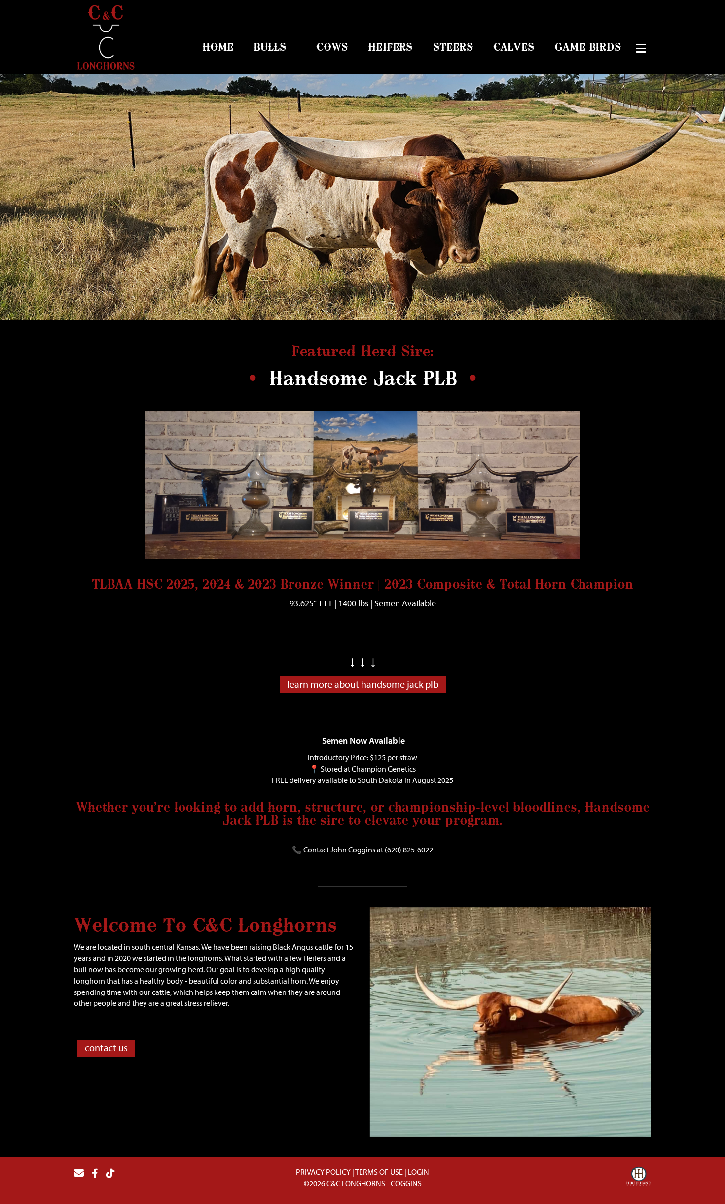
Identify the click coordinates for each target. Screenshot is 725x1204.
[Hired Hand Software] (638, 1177)
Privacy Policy (323, 1172)
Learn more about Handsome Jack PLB (362, 684)
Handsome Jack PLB (363, 380)
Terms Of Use (379, 1172)
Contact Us (106, 1047)
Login (418, 1172)
